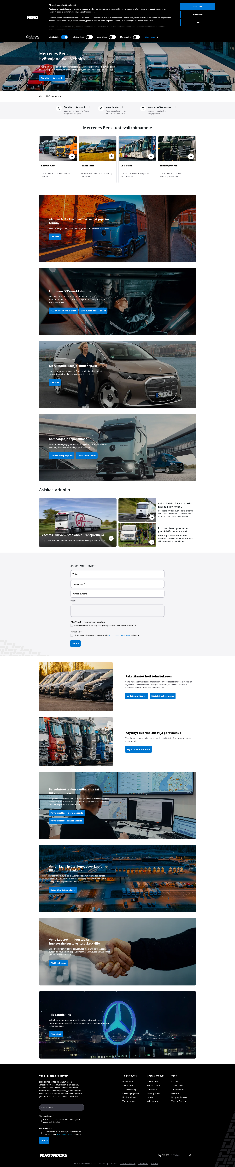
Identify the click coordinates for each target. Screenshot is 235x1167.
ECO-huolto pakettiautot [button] (93, 310)
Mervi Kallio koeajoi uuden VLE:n (73, 366)
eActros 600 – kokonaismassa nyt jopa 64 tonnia (79, 221)
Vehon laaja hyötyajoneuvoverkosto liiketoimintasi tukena (75, 868)
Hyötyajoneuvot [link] (53, 96)
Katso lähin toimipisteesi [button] (62, 890)
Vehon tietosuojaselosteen (119, 635)
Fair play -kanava (179, 1097)
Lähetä (75, 643)
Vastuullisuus (177, 1089)
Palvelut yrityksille (130, 1093)
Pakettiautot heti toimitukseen (148, 676)
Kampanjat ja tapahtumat (68, 439)
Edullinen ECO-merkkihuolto (70, 291)
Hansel (150, 1097)
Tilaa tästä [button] (55, 1034)
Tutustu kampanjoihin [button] (61, 455)
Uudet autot (128, 1081)
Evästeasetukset (127, 1163)
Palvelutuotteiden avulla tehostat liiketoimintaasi (74, 791)
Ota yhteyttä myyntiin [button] (52, 78)
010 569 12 (167, 1155)
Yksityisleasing (129, 1089)
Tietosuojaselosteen (64, 1134)
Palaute (154, 1163)
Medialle (175, 1093)
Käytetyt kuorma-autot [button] (138, 749)
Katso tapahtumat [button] (86, 455)
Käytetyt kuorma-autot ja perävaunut (153, 733)
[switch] (89, 37)
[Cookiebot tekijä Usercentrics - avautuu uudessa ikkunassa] (32, 37)
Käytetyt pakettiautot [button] (162, 696)
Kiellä (197, 22)
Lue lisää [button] (54, 236)
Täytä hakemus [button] (58, 963)
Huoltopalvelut (129, 1097)
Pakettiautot (152, 1081)
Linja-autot (152, 1089)
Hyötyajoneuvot (155, 1075)
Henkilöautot (129, 1075)
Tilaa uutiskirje (60, 1015)
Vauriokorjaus (128, 1101)
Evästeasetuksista (76, 29)
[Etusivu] (40, 96)
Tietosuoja (143, 1163)
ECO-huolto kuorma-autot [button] (63, 310)
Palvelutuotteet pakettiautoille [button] (66, 820)
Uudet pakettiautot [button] (137, 696)
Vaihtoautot (127, 1085)
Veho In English (178, 1101)
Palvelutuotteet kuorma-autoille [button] (66, 813)
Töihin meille (177, 1085)
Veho (174, 1075)
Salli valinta (198, 14)
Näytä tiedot (150, 37)
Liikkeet (175, 1081)
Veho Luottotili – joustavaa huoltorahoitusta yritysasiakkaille (74, 941)
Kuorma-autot (153, 1085)
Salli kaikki (197, 6)
